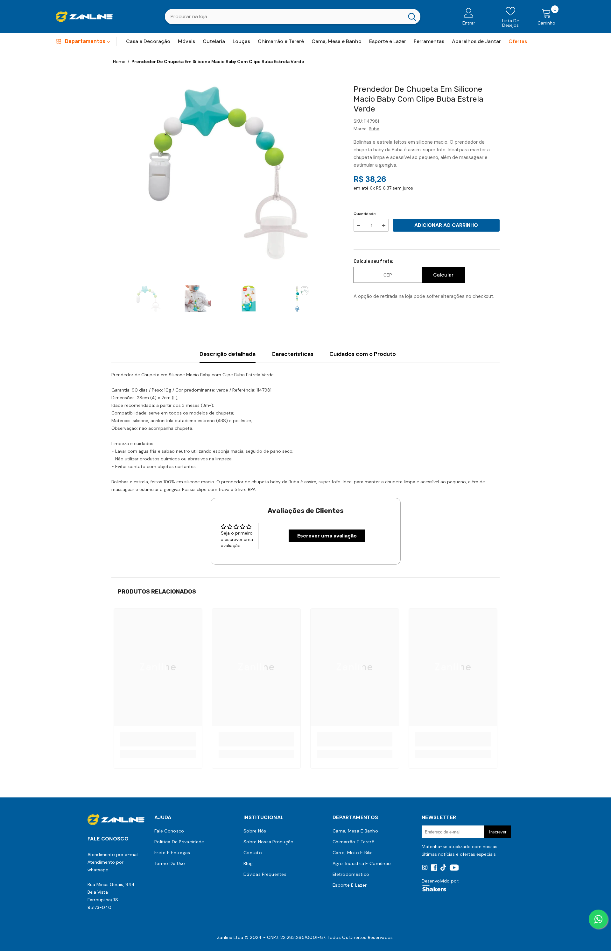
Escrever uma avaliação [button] (327, 535)
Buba (374, 129)
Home (119, 61)
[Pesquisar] (292, 16)
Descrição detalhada (228, 354)
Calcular (443, 274)
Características (292, 354)
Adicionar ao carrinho (446, 225)
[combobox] (284, 16)
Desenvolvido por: (440, 881)
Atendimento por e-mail (113, 854)
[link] (158, 739)
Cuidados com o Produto (362, 354)
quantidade (365, 213)
